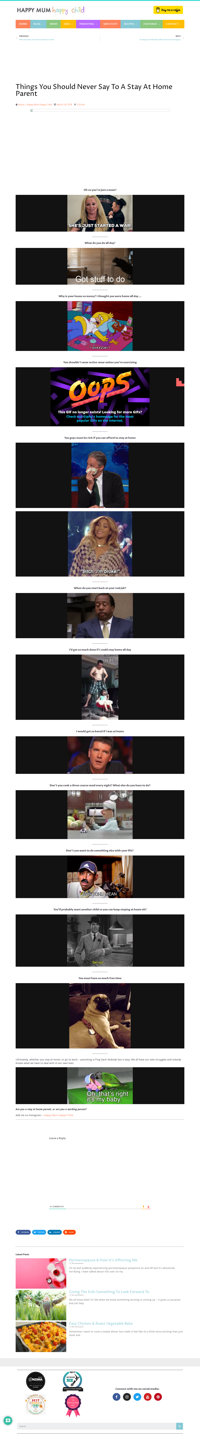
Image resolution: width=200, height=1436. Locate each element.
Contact (172, 24)
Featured (150, 24)
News (53, 24)
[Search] (179, 1426)
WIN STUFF (110, 24)
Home (23, 24)
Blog (37, 24)
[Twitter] (137, 1397)
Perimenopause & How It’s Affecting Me (103, 1260)
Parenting (86, 24)
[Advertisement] (100, 62)
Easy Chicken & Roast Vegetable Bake (101, 1323)
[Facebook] (116, 1397)
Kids (67, 24)
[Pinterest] (158, 1397)
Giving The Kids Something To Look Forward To (109, 1292)
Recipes (129, 24)
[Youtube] (148, 1397)
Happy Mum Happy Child (58, 1115)
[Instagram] (127, 1397)
